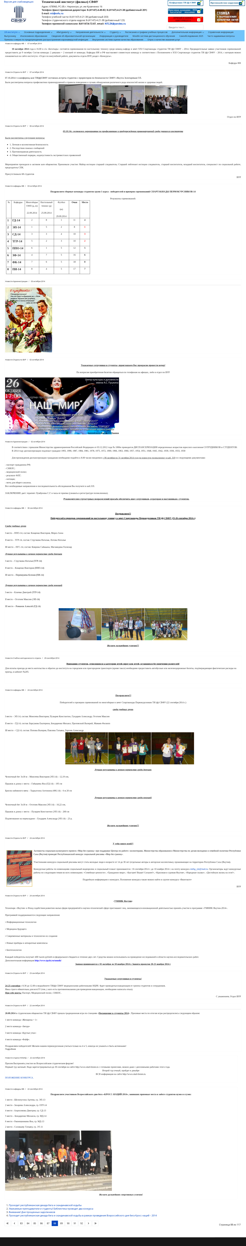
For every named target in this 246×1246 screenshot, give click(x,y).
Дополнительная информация (187, 32)
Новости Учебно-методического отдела (23, 658)
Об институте (11, 32)
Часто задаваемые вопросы (221, 36)
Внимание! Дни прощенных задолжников (32, 1212)
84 (28, 1223)
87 (48, 1223)
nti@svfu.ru (56, 13)
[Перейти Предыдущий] (14, 1223)
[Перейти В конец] (95, 1223)
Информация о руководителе (114, 36)
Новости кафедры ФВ (14, 43)
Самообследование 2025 (191, 36)
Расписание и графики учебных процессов (146, 32)
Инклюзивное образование (33, 36)
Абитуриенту (63, 32)
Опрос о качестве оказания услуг (163, 39)
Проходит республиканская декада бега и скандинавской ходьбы (45, 1205)
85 (34, 1223)
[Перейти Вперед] (88, 1223)
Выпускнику (10, 36)
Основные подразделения (37, 32)
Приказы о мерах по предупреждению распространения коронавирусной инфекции (46, 39)
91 (75, 1223)
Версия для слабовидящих (18, 1)
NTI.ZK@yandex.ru (115, 23)
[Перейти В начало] (7, 1223)
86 (41, 1223)
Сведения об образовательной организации (73, 36)
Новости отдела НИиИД (15, 1057)
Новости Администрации (16, 281)
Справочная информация (220, 32)
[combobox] (185, 27)
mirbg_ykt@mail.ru (199, 869)
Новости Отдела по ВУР (15, 72)
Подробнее (10, 1049)
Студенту (114, 32)
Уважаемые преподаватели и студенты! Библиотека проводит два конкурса (51, 1208)
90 (68, 1223)
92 (81, 1223)
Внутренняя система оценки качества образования (117, 39)
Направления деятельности (89, 32)
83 (21, 1223)
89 (61, 1223)
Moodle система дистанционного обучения (154, 36)
